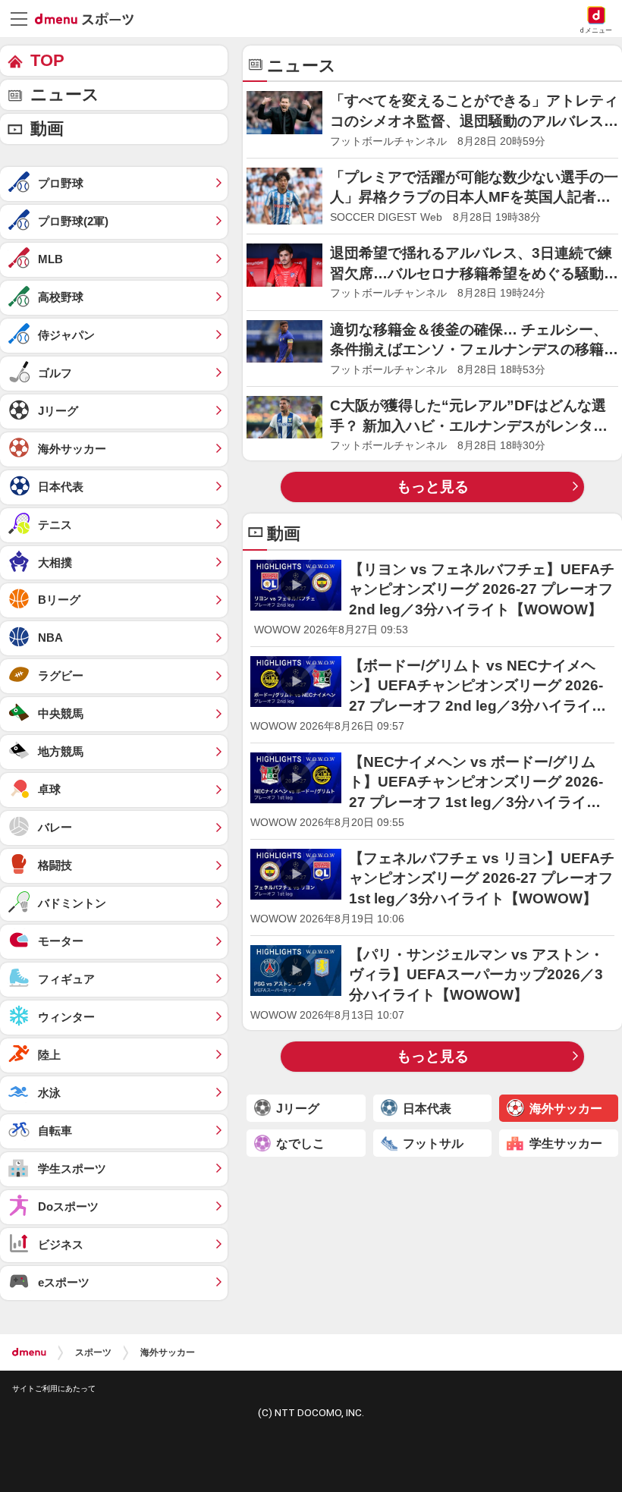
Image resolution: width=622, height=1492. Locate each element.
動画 (47, 128)
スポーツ (93, 1352)
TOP (47, 60)
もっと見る (433, 487)
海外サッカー (167, 1352)
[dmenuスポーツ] (90, 18)
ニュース (64, 94)
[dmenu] (29, 1352)
